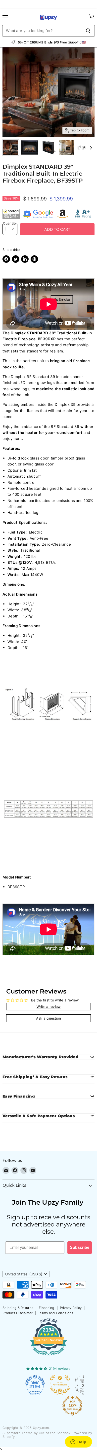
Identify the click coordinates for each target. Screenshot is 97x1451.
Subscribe (79, 1247)
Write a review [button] (49, 1006)
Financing (46, 1308)
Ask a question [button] (48, 1018)
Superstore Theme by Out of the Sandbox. (37, 1433)
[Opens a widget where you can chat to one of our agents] (78, 1442)
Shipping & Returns (17, 1308)
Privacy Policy (71, 1308)
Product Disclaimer (17, 1313)
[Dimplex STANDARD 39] (11, 147)
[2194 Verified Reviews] (48, 1356)
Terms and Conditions (55, 1313)
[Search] (88, 31)
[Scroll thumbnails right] (90, 148)
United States (23, 1274)
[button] (11, 214)
